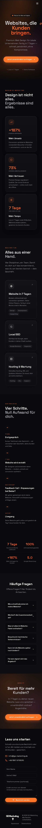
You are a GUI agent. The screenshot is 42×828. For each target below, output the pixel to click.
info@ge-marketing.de (18, 756)
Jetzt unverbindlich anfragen (19, 59)
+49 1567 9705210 (16, 760)
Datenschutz (26, 823)
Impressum (15, 823)
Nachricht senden (23, 800)
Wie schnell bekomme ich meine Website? (18, 605)
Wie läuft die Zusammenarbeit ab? (20, 616)
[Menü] (37, 3)
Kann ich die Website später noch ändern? (19, 649)
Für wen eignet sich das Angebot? (17, 660)
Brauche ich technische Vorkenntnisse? (17, 638)
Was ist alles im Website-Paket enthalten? (18, 627)
